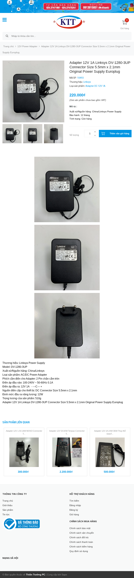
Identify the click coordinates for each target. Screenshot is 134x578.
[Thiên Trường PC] (69, 22)
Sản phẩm (7, 510)
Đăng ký (73, 510)
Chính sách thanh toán (81, 542)
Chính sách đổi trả (78, 537)
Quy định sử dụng (78, 551)
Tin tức (5, 514)
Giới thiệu (7, 505)
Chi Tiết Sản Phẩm (12, 152)
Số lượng (74, 135)
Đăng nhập (75, 505)
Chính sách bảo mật (79, 528)
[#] (67, 6)
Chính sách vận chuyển (81, 532)
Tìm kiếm (74, 500)
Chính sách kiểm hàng (81, 546)
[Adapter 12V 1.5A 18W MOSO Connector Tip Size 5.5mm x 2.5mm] (24, 452)
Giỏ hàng (74, 514)
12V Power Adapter (27, 46)
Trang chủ (7, 500)
